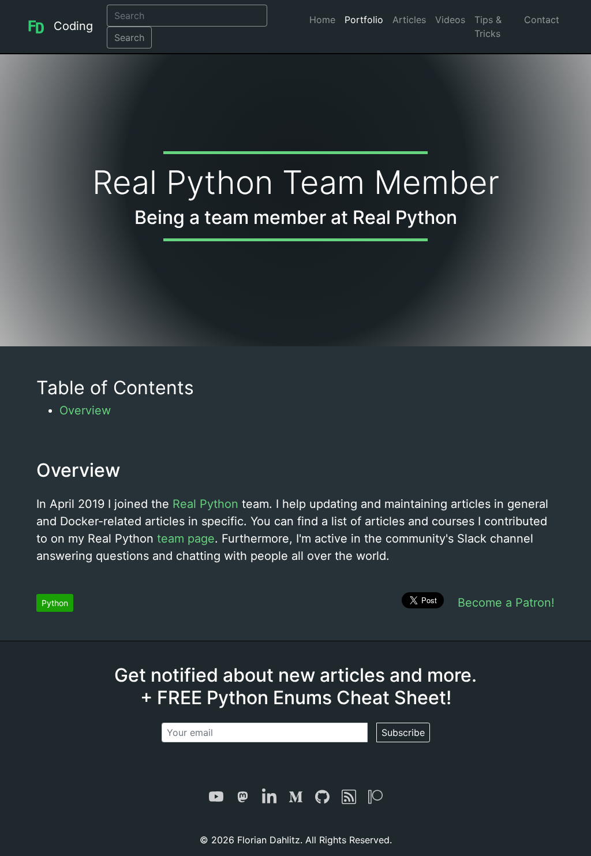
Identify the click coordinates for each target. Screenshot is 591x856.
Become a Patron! (506, 603)
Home (322, 19)
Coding (73, 26)
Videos (450, 19)
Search (129, 37)
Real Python (205, 504)
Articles (409, 19)
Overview (85, 410)
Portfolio (364, 19)
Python (55, 603)
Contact (541, 19)
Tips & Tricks (488, 26)
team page (186, 538)
